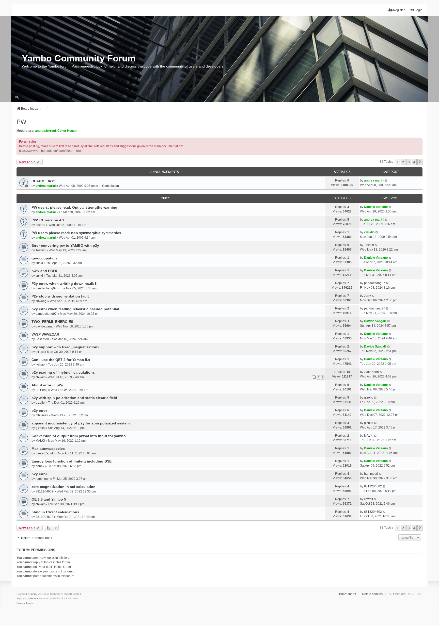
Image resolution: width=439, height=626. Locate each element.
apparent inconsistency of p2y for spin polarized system (81, 423)
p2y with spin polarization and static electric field (74, 398)
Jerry (367, 296)
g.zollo (40, 402)
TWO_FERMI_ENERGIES (52, 322)
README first (43, 181)
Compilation (110, 186)
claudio (369, 232)
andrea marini (46, 186)
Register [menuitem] (399, 10)
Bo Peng (42, 390)
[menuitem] (21, 603)
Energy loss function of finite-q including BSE (72, 461)
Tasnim (40, 250)
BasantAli (42, 339)
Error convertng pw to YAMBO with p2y (65, 245)
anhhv (40, 466)
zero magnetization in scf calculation (64, 487)
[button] (419, 162)
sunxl (39, 263)
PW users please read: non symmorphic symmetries (76, 233)
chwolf (40, 377)
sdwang (41, 301)
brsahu (40, 225)
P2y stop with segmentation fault (60, 296)
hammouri (43, 479)
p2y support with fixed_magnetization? (66, 347)
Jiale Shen (371, 372)
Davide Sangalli (375, 321)
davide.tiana (44, 326)
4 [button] (414, 162)
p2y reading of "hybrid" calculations (63, 372)
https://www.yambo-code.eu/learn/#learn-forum (51, 151)
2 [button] (403, 162)
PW (21, 121)
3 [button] (409, 162)
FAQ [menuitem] (16, 97)
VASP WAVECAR (45, 334)
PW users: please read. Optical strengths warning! (75, 207)
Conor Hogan (66, 131)
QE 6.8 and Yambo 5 (49, 499)
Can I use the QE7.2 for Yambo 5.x (61, 360)
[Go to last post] (386, 180)
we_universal (30, 598)
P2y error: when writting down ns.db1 (64, 284)
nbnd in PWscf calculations (55, 512)
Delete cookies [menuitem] (372, 594)
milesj (40, 352)
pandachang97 (46, 288)
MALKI (40, 440)
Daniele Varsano (376, 207)
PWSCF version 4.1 (48, 220)
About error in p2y (47, 385)
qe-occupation (44, 258)
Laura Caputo (45, 453)
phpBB (35, 593)
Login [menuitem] (418, 10)
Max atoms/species (48, 449)
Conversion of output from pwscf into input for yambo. (79, 436)
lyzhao (40, 364)
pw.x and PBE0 (44, 271)
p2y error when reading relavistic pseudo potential (75, 309)
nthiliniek (42, 415)
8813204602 (44, 491)
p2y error (39, 410)
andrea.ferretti (45, 131)
